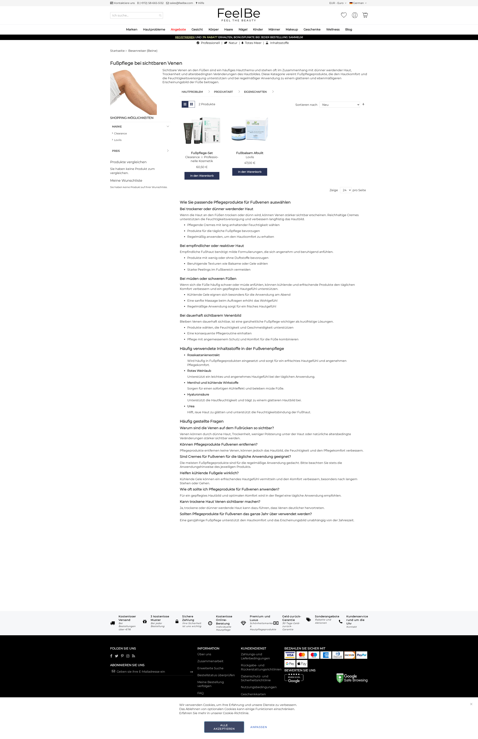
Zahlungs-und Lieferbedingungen (255, 656)
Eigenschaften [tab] (255, 91)
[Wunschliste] (344, 15)
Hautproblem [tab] (192, 91)
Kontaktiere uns (124, 3)
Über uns (204, 654)
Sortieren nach (306, 105)
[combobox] (136, 15)
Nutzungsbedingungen (259, 687)
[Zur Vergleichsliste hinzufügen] (224, 176)
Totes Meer (252, 43)
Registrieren (185, 37)
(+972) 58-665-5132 (151, 3)
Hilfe (201, 3)
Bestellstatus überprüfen (216, 675)
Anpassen (258, 727)
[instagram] (127, 656)
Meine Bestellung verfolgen (210, 684)
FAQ (200, 693)
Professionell (210, 43)
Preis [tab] (116, 151)
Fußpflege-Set (202, 153)
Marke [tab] (117, 126)
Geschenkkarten (253, 694)
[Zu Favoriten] (180, 176)
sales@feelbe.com (181, 3)
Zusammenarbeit (210, 661)
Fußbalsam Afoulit (249, 153)
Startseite (117, 51)
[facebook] (111, 656)
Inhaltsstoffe (279, 43)
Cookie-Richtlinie (236, 713)
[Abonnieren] (191, 671)
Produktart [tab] (223, 91)
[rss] (133, 656)
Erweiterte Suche (210, 668)
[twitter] (116, 656)
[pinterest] (122, 656)
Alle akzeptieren (224, 726)
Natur (232, 43)
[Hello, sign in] (355, 16)
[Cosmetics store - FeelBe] (239, 15)
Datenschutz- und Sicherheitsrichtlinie (256, 678)
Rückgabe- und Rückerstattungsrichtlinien (261, 667)
